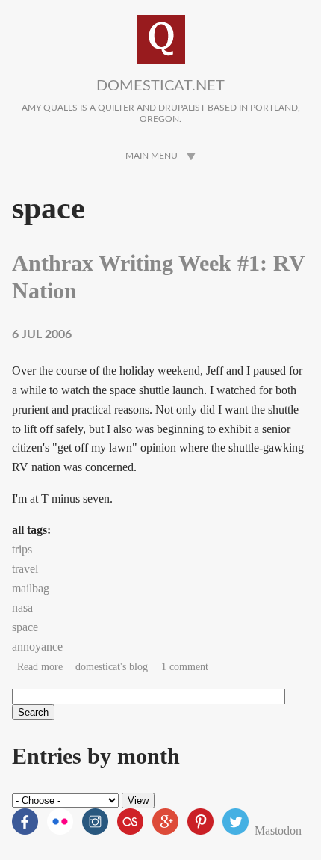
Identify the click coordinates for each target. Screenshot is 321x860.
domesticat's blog (111, 666)
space (25, 627)
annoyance (37, 646)
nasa (22, 607)
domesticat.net (160, 86)
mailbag (30, 588)
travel (25, 568)
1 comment (184, 666)
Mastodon (278, 830)
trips (22, 549)
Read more (40, 666)
